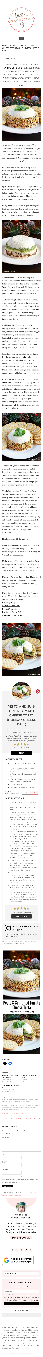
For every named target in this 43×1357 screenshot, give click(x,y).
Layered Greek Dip (10, 609)
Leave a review (21, 916)
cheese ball (22, 1105)
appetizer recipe (12, 68)
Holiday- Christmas (28, 1099)
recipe (28, 1101)
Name (4, 1154)
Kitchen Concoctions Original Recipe (17, 1101)
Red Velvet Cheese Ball (11, 612)
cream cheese (15, 1107)
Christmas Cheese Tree (11, 606)
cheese (16, 1105)
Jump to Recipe (11, 58)
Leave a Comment (9, 1098)
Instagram (14, 936)
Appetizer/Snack (18, 1099)
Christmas (28, 1105)
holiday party (26, 1107)
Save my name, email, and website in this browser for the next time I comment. (20, 1181)
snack (17, 1109)
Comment (6, 1137)
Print (21, 753)
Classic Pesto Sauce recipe (12, 555)
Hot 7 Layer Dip (8, 602)
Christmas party (35, 1105)
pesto (10, 1109)
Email (4, 1162)
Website (5, 1170)
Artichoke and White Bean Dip (14, 615)
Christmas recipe (6, 1107)
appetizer (11, 1099)
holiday (21, 1107)
